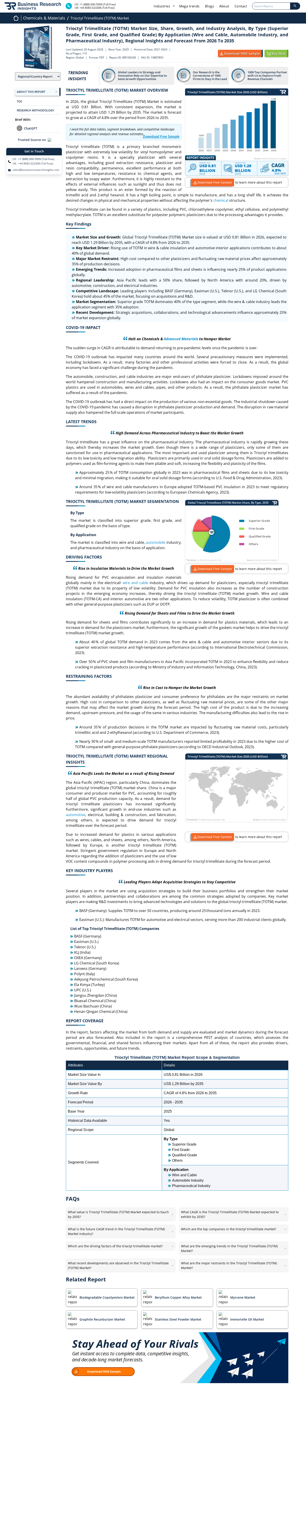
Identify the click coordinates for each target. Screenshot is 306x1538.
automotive (75, 814)
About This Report (31, 92)
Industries (162, 6)
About (224, 6)
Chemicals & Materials (44, 18)
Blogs (209, 6)
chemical (220, 200)
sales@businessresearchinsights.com (36, 170)
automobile (155, 542)
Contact (241, 6)
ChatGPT (30, 128)
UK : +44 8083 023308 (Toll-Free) (33, 163)
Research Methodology (35, 110)
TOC (19, 101)
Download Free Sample (214, 182)
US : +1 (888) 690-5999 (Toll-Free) (33, 159)
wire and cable (135, 582)
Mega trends (189, 6)
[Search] (295, 6)
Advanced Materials (181, 338)
